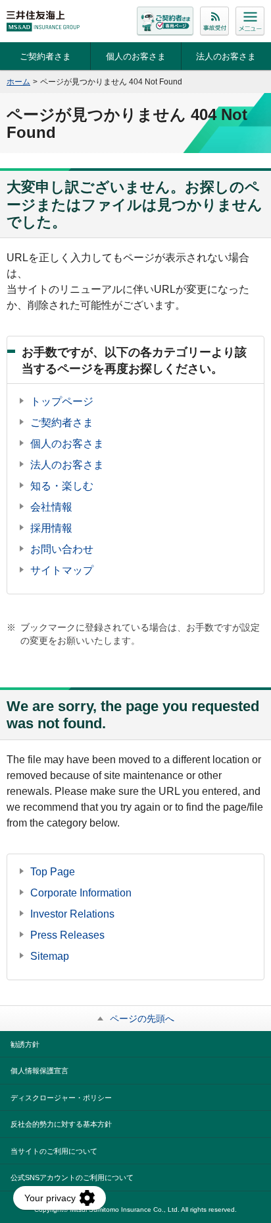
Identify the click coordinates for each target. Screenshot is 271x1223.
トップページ (61, 401)
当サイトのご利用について (54, 1151)
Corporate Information (81, 892)
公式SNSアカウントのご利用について (72, 1177)
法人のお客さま (226, 56)
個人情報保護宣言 (39, 1071)
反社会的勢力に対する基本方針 (61, 1124)
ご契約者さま (45, 56)
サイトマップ (61, 570)
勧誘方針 (25, 1044)
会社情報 (51, 507)
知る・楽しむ (61, 485)
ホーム (18, 81)
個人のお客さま (136, 56)
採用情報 (51, 528)
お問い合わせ (61, 549)
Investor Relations (72, 914)
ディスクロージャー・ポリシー (61, 1098)
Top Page (52, 871)
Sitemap (49, 956)
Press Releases (67, 935)
